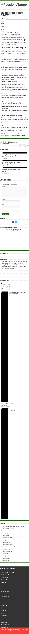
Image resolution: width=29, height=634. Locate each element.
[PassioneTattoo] (14, 4)
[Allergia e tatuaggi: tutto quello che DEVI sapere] (4, 463)
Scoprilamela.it (4, 579)
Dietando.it (3, 608)
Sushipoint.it (4, 615)
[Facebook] (13, 222)
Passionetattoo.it (5, 574)
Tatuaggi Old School (7, 551)
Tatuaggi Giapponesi (7, 544)
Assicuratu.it (4, 622)
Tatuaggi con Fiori (7, 540)
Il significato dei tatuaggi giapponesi (11, 283)
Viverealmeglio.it (5, 624)
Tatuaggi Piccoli (6, 553)
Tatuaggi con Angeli (7, 537)
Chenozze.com (4, 599)
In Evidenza (5, 533)
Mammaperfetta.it (5, 594)
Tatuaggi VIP (6, 560)
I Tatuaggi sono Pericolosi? (9, 528)
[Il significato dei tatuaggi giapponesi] (1, 283)
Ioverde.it (3, 613)
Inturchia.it (3, 610)
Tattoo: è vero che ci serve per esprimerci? (10, 142)
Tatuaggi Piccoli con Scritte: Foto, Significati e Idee (14, 266)
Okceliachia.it (4, 589)
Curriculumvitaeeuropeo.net (7, 572)
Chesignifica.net (5, 596)
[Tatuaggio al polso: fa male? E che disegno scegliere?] (4, 347)
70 (9, 284)
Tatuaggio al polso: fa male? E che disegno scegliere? (17, 293)
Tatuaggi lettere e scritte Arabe (10, 546)
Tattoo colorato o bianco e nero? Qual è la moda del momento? (18, 145)
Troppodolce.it (4, 577)
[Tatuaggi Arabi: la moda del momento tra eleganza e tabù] (1, 286)
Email (3, 204)
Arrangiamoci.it (4, 627)
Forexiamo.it (4, 605)
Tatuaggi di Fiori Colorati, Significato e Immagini (13, 265)
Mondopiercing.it (5, 591)
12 (9, 406)
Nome (3, 199)
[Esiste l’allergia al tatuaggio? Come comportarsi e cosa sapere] (1, 403)
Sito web (4, 209)
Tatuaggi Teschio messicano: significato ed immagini (14, 261)
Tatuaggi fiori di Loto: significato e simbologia (12, 263)
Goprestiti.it (3, 582)
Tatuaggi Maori (6, 549)
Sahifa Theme (4, 629)
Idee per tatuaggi (7, 530)
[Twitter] (16, 222)
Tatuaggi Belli (6, 535)
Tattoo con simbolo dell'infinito (9, 268)
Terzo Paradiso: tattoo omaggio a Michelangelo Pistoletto (11, 163)
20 (17, 295)
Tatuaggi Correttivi (7, 542)
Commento (5, 186)
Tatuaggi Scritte (6, 556)
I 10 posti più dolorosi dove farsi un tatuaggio (13, 526)
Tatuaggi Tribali (6, 558)
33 (9, 289)
